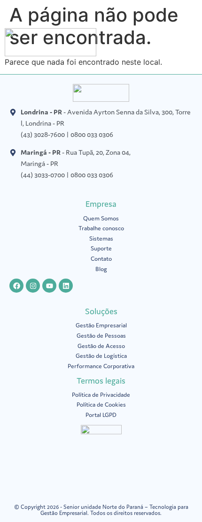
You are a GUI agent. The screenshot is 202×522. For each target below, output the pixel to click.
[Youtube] (49, 286)
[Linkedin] (66, 286)
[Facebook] (16, 286)
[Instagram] (33, 286)
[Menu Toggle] (192, 44)
